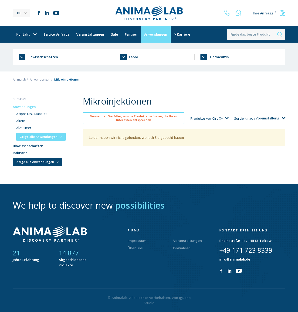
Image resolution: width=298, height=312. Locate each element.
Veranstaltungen (90, 34)
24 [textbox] (221, 118)
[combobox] (223, 118)
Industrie (20, 153)
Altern (20, 121)
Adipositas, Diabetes (31, 114)
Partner (131, 34)
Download (181, 248)
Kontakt (23, 34)
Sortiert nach (245, 118)
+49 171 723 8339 (245, 250)
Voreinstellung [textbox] (267, 118)
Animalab (19, 79)
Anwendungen (155, 34)
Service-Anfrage (56, 34)
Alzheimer (23, 127)
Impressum (137, 240)
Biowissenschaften (28, 146)
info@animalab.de (234, 259)
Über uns (135, 248)
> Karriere (182, 34)
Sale (114, 34)
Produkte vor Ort (204, 118)
